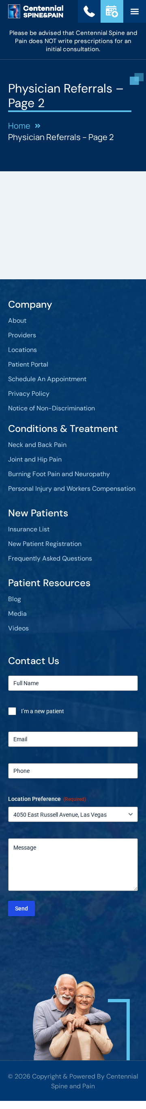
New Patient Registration (45, 543)
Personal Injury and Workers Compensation (71, 488)
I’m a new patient (42, 711)
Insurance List (28, 529)
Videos (18, 628)
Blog (14, 599)
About (17, 320)
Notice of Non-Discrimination (51, 408)
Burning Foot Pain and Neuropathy (59, 474)
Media (17, 613)
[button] (134, 11)
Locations (22, 349)
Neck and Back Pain (37, 444)
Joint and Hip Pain (35, 459)
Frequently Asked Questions (50, 558)
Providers (22, 335)
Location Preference (47, 799)
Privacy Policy (28, 393)
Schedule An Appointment (47, 379)
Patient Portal (28, 364)
